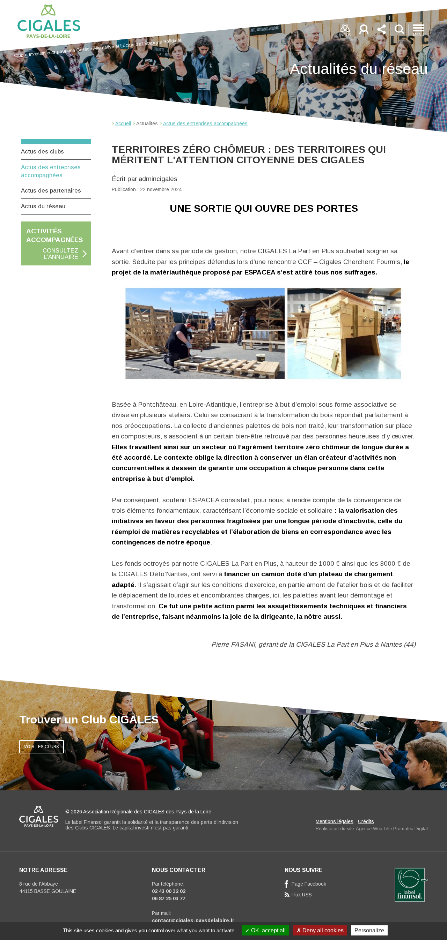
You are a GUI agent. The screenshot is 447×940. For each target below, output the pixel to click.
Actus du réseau (43, 206)
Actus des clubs (42, 151)
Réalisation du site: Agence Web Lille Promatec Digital (372, 828)
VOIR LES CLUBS (41, 746)
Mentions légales (334, 821)
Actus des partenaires (51, 190)
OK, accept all (268, 930)
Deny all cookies (322, 930)
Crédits (366, 821)
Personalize (369, 930)
